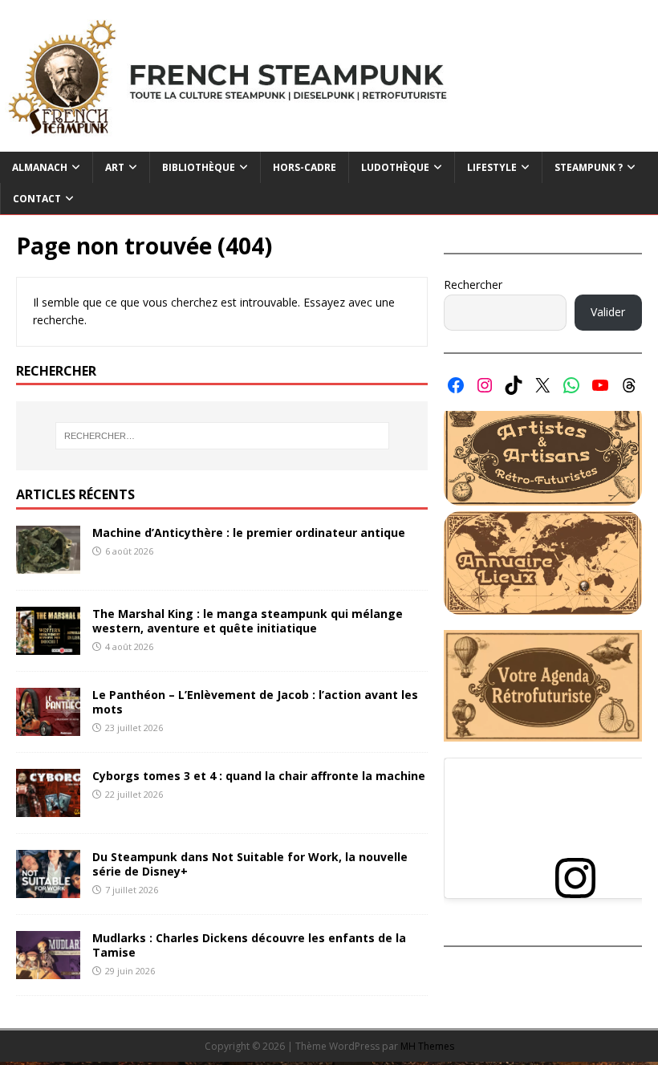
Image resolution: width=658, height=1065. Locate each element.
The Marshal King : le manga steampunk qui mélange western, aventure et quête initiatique (247, 621)
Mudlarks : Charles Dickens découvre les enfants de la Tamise (249, 945)
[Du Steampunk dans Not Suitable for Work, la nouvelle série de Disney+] (48, 888)
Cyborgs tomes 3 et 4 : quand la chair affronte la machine (258, 775)
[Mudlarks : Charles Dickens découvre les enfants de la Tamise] (48, 970)
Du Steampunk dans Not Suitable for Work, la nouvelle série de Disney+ (250, 864)
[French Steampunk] (329, 142)
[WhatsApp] (571, 385)
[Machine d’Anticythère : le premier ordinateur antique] (48, 563)
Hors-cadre (304, 167)
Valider (608, 311)
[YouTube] (600, 385)
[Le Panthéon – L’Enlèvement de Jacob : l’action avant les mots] (48, 726)
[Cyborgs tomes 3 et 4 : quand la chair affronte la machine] (48, 807)
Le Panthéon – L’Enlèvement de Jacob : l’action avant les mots (255, 702)
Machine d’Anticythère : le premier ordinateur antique (248, 532)
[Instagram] (484, 385)
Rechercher (473, 284)
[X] (542, 385)
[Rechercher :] (222, 435)
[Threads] (629, 385)
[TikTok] (513, 385)
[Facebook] (455, 385)
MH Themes (427, 1046)
